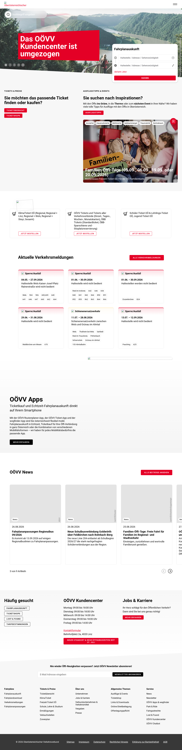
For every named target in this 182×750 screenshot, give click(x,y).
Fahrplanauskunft (17, 608)
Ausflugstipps (93, 113)
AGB (165, 742)
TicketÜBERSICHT (16, 110)
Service (150, 689)
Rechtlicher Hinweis (119, 742)
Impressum (84, 742)
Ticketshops (13, 614)
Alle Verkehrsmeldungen (147, 258)
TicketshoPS (13, 116)
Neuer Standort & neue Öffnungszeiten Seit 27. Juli (91, 641)
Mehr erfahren (21, 442)
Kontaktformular (72, 630)
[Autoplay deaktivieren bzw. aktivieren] (5, 65)
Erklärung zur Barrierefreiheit (145, 742)
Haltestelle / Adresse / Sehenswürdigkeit (139, 58)
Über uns (79, 689)
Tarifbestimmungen (17, 624)
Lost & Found (14, 619)
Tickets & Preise (48, 689)
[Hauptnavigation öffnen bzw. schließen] (175, 4)
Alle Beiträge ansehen (156, 472)
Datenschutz (99, 742)
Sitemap (70, 742)
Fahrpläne (9, 689)
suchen (145, 78)
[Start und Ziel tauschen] (173, 65)
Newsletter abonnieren (128, 674)
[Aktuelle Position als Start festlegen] (173, 57)
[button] (164, 571)
